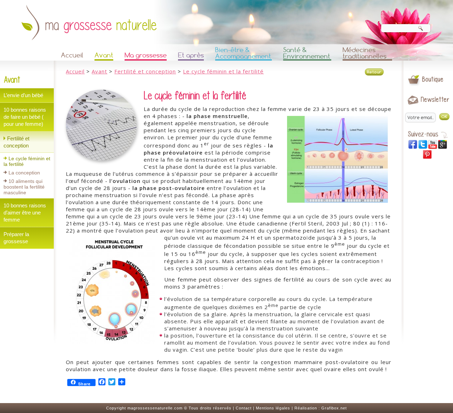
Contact (244, 408)
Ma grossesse (146, 55)
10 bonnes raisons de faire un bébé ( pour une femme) (25, 117)
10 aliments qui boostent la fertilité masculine (24, 186)
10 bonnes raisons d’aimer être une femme (25, 212)
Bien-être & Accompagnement (243, 53)
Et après (191, 55)
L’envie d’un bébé (23, 95)
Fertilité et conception (16, 142)
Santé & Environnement (306, 53)
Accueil (72, 55)
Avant (103, 55)
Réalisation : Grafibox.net (320, 408)
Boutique (433, 79)
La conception (24, 172)
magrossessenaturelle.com (155, 408)
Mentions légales (273, 408)
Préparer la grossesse (16, 237)
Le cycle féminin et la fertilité (27, 161)
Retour (374, 71)
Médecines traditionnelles (364, 53)
